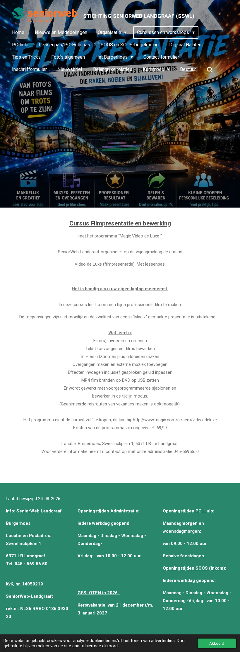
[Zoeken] (210, 69)
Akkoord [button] (216, 643)
